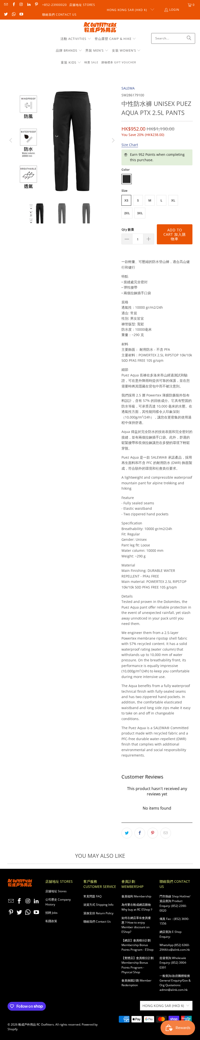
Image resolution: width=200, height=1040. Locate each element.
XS (126, 200)
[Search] (189, 38)
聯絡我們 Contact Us (59, 14)
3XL (140, 213)
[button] (75, 39)
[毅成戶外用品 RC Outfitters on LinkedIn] (29, 5)
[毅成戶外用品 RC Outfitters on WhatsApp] (13, 14)
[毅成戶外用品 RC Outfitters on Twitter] (6, 14)
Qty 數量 (127, 229)
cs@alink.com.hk (178, 950)
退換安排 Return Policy (98, 913)
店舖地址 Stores (82, 5)
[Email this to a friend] (165, 833)
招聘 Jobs (51, 913)
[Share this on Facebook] (139, 833)
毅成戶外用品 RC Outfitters (36, 1024)
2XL (127, 213)
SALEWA (128, 88)
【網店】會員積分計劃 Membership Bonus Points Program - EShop (137, 945)
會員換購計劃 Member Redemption (136, 982)
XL (173, 200)
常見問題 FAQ (92, 896)
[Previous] (11, 140)
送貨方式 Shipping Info (98, 905)
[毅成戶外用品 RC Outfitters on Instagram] (21, 5)
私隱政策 (51, 921)
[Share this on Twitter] (126, 833)
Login (174, 10)
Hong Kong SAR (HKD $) (127, 10)
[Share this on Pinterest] (152, 833)
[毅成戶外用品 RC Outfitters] (100, 27)
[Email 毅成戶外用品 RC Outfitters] (6, 5)
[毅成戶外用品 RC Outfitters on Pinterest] (36, 5)
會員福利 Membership (136, 896)
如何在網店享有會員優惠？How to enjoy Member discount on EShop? (136, 925)
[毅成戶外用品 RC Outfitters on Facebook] (13, 5)
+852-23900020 (54, 5)
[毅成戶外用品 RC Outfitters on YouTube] (21, 14)
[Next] (113, 140)
